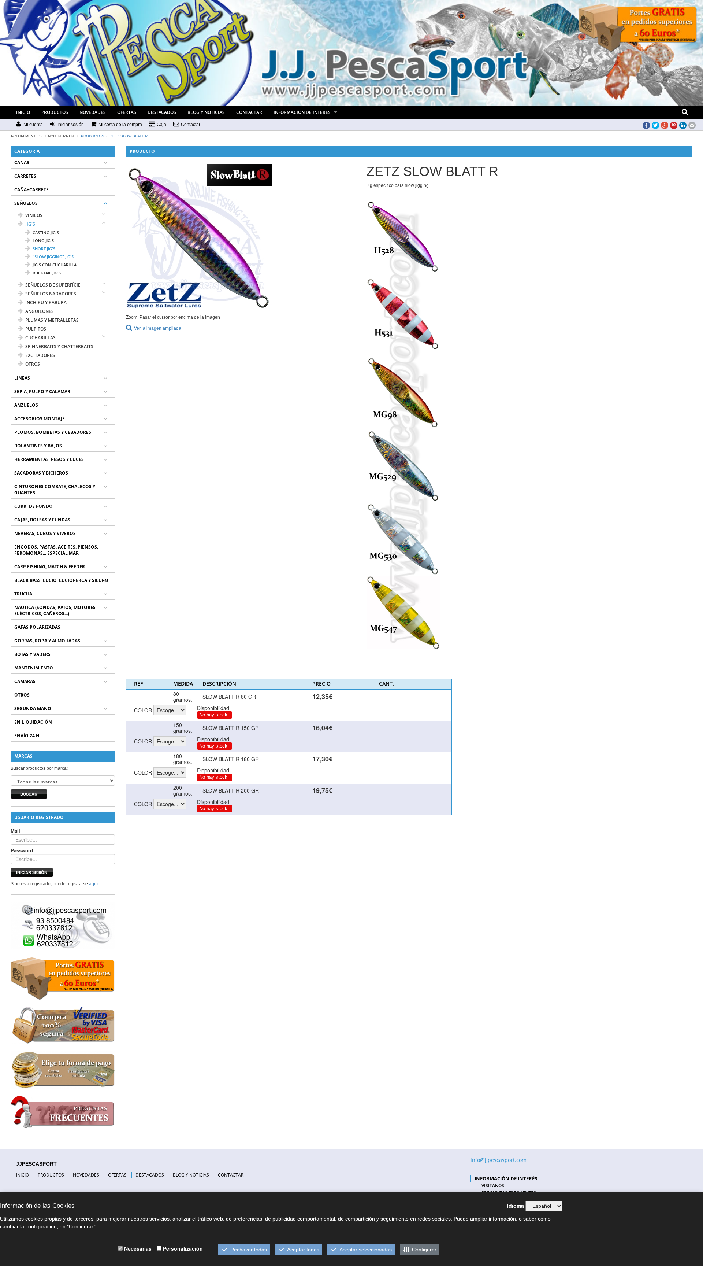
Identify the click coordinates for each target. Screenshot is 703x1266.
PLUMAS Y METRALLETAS (52, 320)
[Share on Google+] (664, 125)
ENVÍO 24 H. (27, 735)
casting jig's (46, 232)
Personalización (183, 1248)
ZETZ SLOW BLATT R (129, 136)
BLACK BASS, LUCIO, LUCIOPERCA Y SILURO (61, 580)
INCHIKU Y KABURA (46, 302)
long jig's (43, 240)
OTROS (32, 364)
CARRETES (25, 176)
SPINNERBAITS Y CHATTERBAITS (59, 346)
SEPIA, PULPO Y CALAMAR (42, 391)
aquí (93, 883)
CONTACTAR (249, 112)
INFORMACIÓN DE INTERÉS (302, 112)
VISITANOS (492, 1185)
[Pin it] (673, 125)
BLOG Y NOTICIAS (206, 112)
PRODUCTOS (54, 112)
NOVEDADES (92, 112)
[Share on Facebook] (646, 125)
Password (22, 850)
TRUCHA (23, 594)
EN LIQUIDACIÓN (33, 722)
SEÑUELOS (26, 203)
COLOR (143, 710)
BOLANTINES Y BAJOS (38, 446)
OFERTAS (126, 112)
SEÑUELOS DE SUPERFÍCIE (53, 285)
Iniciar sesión (31, 872)
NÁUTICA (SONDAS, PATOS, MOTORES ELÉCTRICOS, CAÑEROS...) (55, 610)
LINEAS (22, 378)
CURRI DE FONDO (33, 506)
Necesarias (138, 1248)
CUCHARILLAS (40, 338)
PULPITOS (35, 329)
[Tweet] (655, 125)
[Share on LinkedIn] (683, 125)
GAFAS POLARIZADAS (37, 627)
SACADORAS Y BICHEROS (41, 473)
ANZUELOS (26, 405)
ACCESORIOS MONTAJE (39, 419)
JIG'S (30, 224)
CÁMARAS (25, 681)
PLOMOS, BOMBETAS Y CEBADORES (52, 432)
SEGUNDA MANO (32, 708)
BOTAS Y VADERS (32, 654)
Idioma (515, 1205)
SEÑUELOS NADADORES (50, 294)
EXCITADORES (40, 355)
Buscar (28, 794)
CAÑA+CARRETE (31, 190)
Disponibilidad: (214, 708)
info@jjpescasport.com (498, 1159)
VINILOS (33, 215)
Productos (92, 136)
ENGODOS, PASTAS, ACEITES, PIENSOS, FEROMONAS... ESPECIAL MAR (56, 550)
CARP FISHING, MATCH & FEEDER (49, 567)
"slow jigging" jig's (53, 256)
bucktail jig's (47, 273)
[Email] (692, 125)
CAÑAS (21, 162)
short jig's (44, 248)
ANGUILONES (39, 311)
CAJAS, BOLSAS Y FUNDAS (42, 520)
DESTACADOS (162, 112)
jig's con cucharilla (55, 264)
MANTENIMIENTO (33, 668)
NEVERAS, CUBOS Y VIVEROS (45, 533)
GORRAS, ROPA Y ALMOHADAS (47, 641)
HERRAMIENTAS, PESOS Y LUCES (49, 459)
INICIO (23, 112)
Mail (15, 830)
